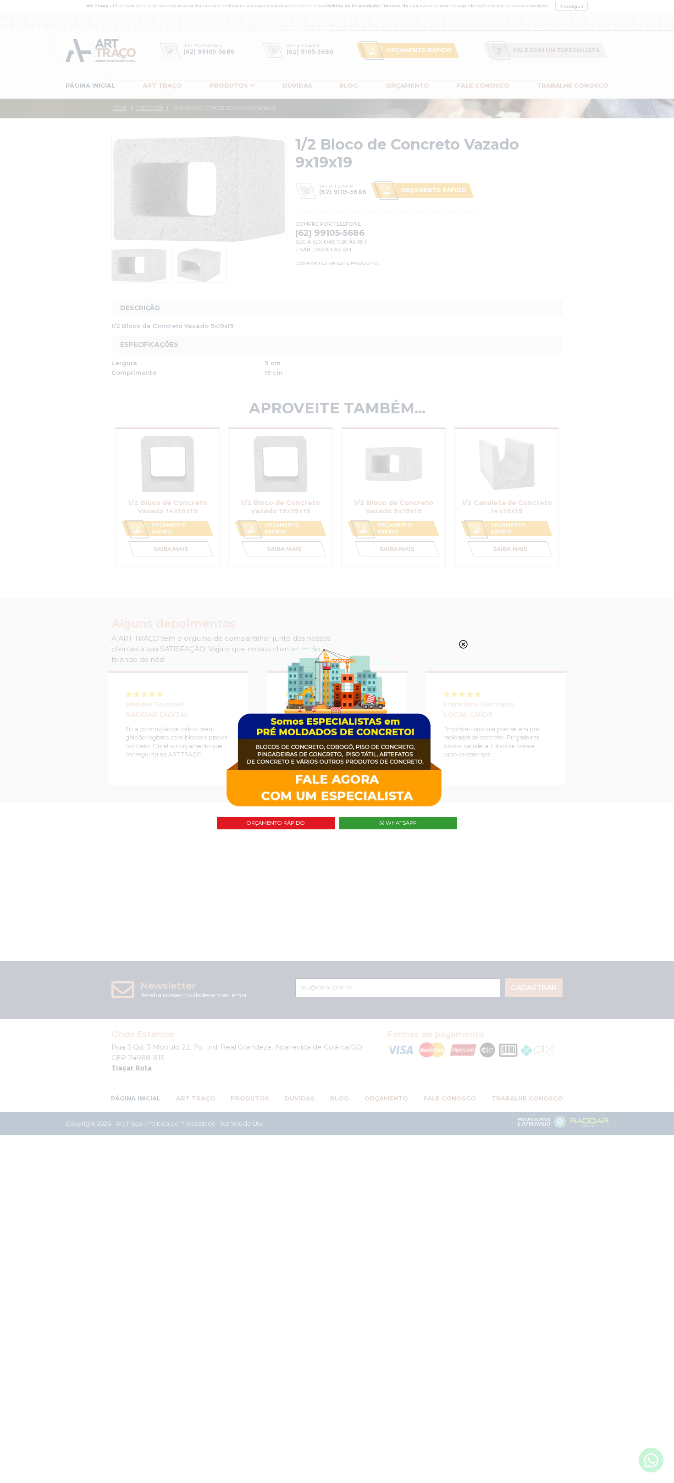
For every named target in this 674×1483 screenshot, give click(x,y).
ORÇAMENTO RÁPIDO (276, 823)
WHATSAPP (400, 823)
